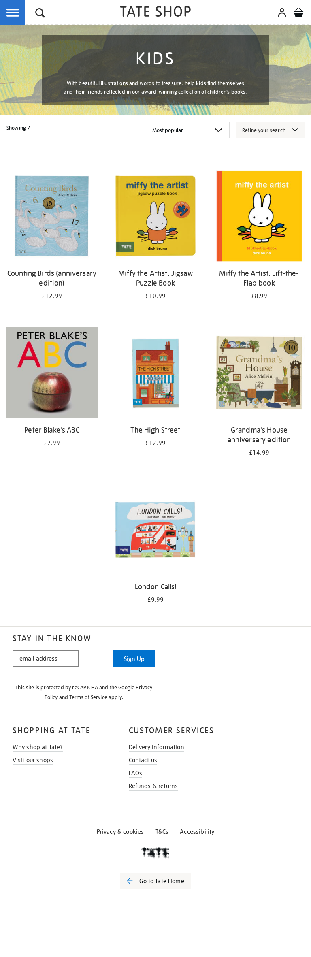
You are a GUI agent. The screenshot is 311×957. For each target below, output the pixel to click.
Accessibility (197, 832)
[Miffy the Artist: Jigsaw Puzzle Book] (155, 217)
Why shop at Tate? (38, 747)
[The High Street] (155, 374)
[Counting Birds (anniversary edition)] (52, 217)
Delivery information (156, 747)
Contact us (143, 760)
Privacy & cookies (120, 832)
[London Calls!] (155, 531)
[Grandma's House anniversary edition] (259, 374)
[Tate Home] (155, 853)
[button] (40, 14)
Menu (13, 13)
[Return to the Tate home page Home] (155, 12)
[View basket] (298, 14)
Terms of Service (88, 697)
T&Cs (162, 832)
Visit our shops (33, 760)
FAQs (136, 773)
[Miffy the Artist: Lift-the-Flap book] (259, 217)
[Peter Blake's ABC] (52, 374)
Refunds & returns (153, 786)
